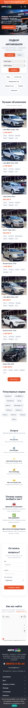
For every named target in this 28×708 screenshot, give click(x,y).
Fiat (14, 419)
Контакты (6, 695)
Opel (8, 405)
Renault (19, 410)
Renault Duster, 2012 (9, 263)
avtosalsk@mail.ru (14, 667)
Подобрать (14, 70)
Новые (20, 55)
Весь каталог (14, 379)
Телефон (6, 570)
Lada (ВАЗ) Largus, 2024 (11, 129)
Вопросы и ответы (9, 684)
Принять (14, 705)
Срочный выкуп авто (14, 461)
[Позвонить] (21, 6)
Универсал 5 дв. (9, 86)
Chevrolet (10, 400)
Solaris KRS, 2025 (8, 364)
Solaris (9, 410)
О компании (6, 691)
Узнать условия (8, 26)
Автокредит (14, 450)
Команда (5, 688)
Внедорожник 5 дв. (14, 81)
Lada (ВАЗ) (19, 396)
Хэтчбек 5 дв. (18, 77)
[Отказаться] (26, 702)
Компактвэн (14, 90)
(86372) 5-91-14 (14, 663)
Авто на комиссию (14, 482)
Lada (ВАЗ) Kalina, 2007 (10, 297)
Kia (19, 400)
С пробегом (10, 55)
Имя (5, 561)
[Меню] (25, 6)
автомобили (7, 677)
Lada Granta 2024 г (9, 196)
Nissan (13, 414)
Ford (5, 414)
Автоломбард (14, 472)
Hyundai (8, 396)
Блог (4, 680)
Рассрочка (14, 440)
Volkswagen (18, 405)
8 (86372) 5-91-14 (21, 612)
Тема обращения (8, 577)
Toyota (22, 414)
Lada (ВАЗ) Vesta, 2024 (10, 163)
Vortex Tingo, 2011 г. (9, 230)
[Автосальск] (14, 650)
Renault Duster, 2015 (9, 330)
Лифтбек (20, 86)
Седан (8, 77)
